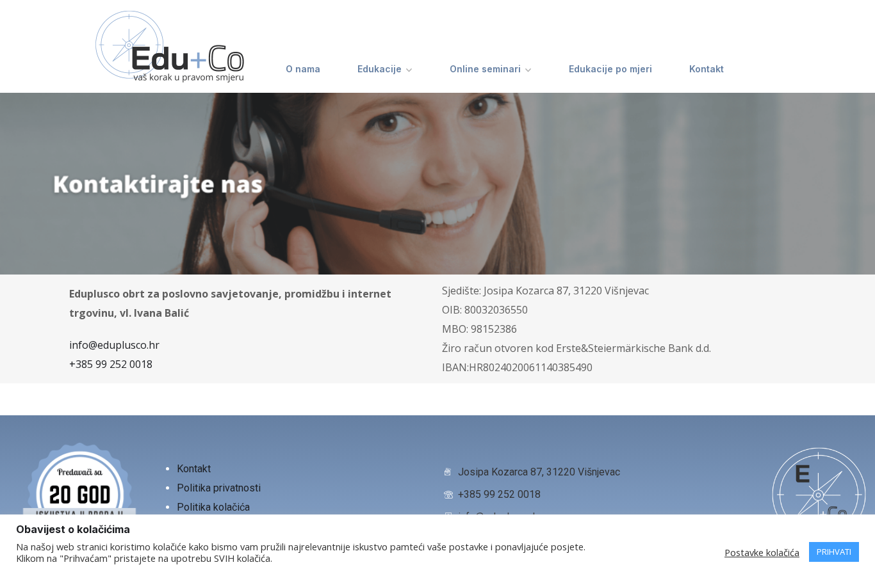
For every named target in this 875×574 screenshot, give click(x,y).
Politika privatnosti (220, 488)
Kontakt (706, 68)
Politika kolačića (213, 507)
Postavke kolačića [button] (761, 552)
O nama (303, 68)
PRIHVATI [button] (834, 551)
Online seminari (485, 68)
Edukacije (379, 68)
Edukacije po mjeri (610, 68)
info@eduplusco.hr (114, 345)
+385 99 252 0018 (110, 364)
